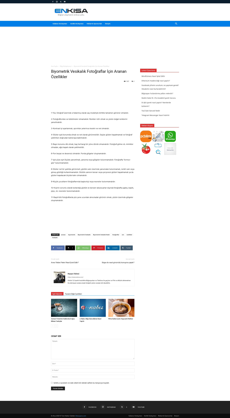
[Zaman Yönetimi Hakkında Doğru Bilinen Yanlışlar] (64, 308)
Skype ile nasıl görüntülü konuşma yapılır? (118, 262)
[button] (176, 24)
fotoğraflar (115, 235)
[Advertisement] (135, 12)
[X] (61, 1)
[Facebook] (53, 1)
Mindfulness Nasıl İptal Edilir (153, 76)
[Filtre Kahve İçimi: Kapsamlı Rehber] (121, 308)
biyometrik (71, 235)
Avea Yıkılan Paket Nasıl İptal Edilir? (65, 262)
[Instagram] (57, 1)
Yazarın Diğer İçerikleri (73, 294)
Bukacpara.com (81, 416)
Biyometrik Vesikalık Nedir (101, 235)
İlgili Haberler (57, 294)
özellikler (129, 235)
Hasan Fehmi (73, 273)
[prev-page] (52, 325)
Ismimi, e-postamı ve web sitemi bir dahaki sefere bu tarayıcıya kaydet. (81, 383)
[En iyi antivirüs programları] (146, 141)
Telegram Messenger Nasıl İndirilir (156, 115)
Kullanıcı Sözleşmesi (60, 24)
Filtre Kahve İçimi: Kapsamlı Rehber (120, 319)
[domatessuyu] (146, 154)
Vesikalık (55, 237)
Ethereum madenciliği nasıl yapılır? (156, 81)
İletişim (107, 24)
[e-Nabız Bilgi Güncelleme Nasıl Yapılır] (93, 308)
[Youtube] (64, 1)
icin (123, 235)
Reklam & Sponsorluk (94, 24)
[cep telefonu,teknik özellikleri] (158, 141)
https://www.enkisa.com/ (75, 277)
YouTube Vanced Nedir (151, 111)
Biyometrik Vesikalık (84, 235)
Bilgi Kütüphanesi (66, 66)
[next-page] (56, 325)
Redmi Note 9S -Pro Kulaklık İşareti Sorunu (159, 98)
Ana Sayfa (54, 66)
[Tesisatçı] (158, 154)
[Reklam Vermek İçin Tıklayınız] (170, 154)
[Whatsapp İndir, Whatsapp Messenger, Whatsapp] (170, 141)
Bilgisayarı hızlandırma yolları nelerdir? (157, 93)
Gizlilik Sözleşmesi (76, 24)
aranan (63, 235)
